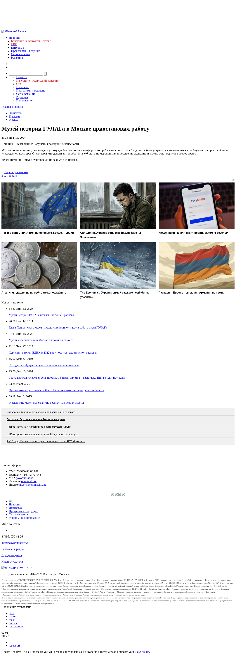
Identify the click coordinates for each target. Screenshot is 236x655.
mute (12, 619)
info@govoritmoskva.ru (32, 484)
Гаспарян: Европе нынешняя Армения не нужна (36, 419)
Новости (14, 37)
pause (12, 616)
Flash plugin (142, 651)
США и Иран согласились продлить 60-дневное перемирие (43, 434)
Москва (13, 119)
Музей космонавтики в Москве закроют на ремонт (41, 340)
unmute (13, 623)
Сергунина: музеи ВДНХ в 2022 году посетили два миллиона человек (53, 352)
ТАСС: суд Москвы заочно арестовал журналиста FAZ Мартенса (46, 441)
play (11, 613)
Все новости (9, 175)
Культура (14, 116)
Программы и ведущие (25, 50)
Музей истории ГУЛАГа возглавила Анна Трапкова (41, 315)
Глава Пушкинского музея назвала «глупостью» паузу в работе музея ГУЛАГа (58, 327)
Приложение (24, 100)
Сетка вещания (20, 54)
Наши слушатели (12, 561)
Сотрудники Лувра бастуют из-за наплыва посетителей (44, 365)
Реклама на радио (12, 549)
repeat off (14, 645)
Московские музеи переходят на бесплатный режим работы (46, 402)
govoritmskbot (24, 478)
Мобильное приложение (24, 517)
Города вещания (11, 555)
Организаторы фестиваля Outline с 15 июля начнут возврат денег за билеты (56, 390)
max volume (16, 626)
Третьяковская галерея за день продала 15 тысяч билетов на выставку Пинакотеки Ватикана (67, 377)
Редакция (17, 57)
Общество (15, 113)
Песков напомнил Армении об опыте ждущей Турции (39, 426)
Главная (6, 106)
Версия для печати (16, 172)
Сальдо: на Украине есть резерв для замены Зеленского (41, 411)
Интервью (17, 47)
